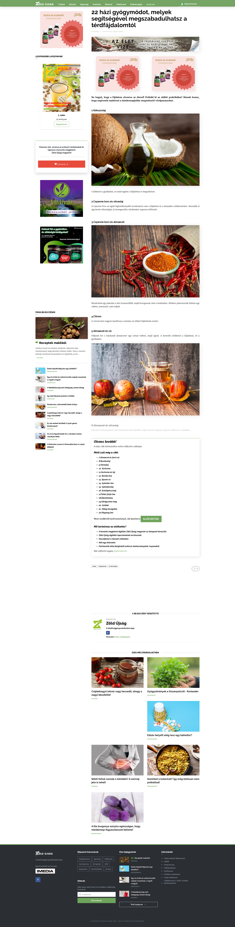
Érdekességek (136, 4)
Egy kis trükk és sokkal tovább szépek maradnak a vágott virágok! (143, 881)
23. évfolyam (61, 119)
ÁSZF (167, 861)
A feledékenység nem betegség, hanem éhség (65, 388)
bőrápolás (97, 864)
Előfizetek (151, 518)
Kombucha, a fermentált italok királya (62, 404)
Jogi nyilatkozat (171, 877)
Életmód (108, 4)
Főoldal (61, 4)
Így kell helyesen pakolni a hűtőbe (60, 396)
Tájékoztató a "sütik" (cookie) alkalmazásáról (176, 882)
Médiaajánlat (170, 868)
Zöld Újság (118, 31)
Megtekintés (61, 124)
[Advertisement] (61, 288)
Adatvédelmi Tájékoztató (175, 858)
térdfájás (102, 566)
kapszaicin (83, 869)
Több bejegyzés (137, 904)
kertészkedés (96, 869)
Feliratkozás (96, 900)
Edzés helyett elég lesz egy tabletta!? (62, 369)
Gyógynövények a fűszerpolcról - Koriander (173, 691)
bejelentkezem (120, 551)
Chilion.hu (108, 859)
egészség (97, 859)
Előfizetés (62, 164)
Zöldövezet (121, 4)
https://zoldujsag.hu (122, 637)
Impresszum (169, 865)
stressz (108, 869)
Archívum (151, 4)
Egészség (84, 4)
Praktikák (97, 4)
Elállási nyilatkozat (172, 874)
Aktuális (72, 4)
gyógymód (113, 566)
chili (106, 864)
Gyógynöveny (84, 859)
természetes (84, 864)
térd (94, 566)
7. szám (61, 115)
